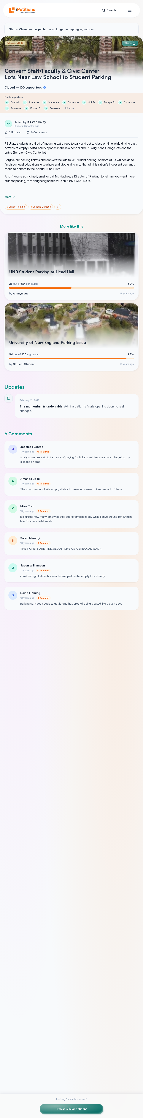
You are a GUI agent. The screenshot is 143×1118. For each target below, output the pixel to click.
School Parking (16, 206)
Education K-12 (15, 43)
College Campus (41, 206)
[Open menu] (130, 10)
